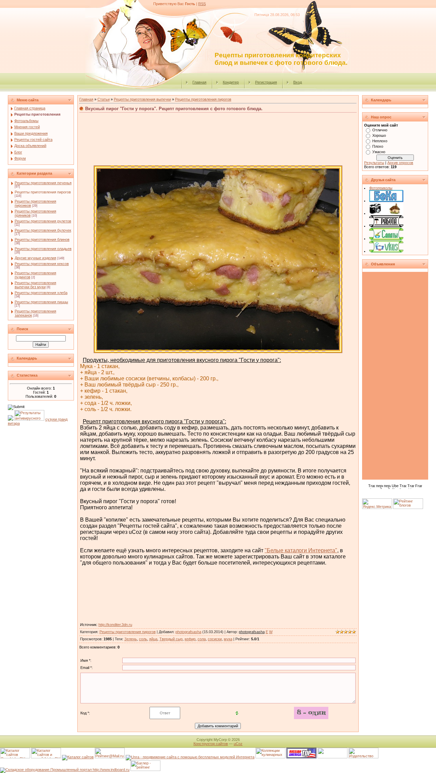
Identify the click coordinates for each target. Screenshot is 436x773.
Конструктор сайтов (210, 744)
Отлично (379, 130)
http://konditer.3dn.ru (115, 625)
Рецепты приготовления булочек (43, 230)
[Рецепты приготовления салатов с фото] (386, 238)
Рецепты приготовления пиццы (41, 302)
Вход (297, 82)
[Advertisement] (218, 129)
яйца (153, 639)
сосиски (215, 639)
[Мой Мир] (388, 493)
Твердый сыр (171, 639)
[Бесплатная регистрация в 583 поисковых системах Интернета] (190, 757)
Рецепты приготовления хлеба (41, 293)
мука (228, 639)
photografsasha (188, 632)
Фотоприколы (380, 188)
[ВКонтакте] (367, 493)
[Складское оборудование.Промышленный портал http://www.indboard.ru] (64, 770)
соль (143, 639)
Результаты (374, 163)
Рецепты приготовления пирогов (43, 192)
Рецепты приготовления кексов (42, 264)
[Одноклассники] (381, 493)
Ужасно (378, 152)
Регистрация (266, 82)
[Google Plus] (402, 493)
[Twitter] (374, 493)
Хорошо (379, 135)
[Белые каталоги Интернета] (386, 201)
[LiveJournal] (395, 493)
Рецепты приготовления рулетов (43, 221)
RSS (202, 4)
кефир (190, 639)
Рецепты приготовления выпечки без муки (35, 285)
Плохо (377, 146)
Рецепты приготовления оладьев (43, 249)
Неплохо (379, 141)
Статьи (103, 99)
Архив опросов (400, 163)
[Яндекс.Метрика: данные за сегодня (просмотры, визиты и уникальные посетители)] (377, 503)
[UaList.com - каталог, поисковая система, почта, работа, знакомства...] (332, 757)
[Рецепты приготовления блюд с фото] (386, 251)
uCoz (238, 744)
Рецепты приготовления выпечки (142, 99)
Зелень (130, 639)
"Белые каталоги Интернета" (301, 550)
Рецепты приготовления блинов (42, 239)
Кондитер (231, 82)
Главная (199, 82)
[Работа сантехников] (386, 226)
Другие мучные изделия (35, 258)
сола (202, 639)
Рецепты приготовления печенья (43, 183)
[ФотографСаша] (386, 213)
